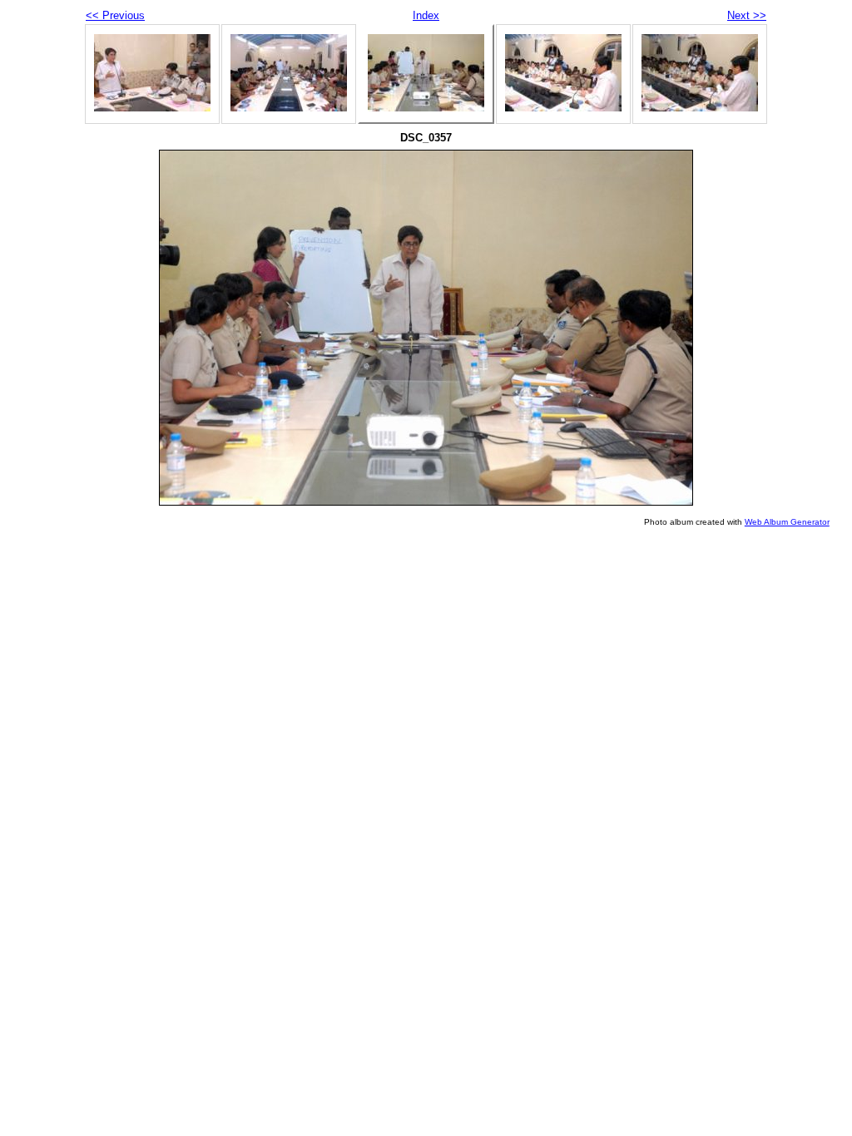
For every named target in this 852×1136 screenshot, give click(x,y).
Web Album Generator (787, 521)
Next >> (746, 15)
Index (426, 15)
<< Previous (115, 15)
